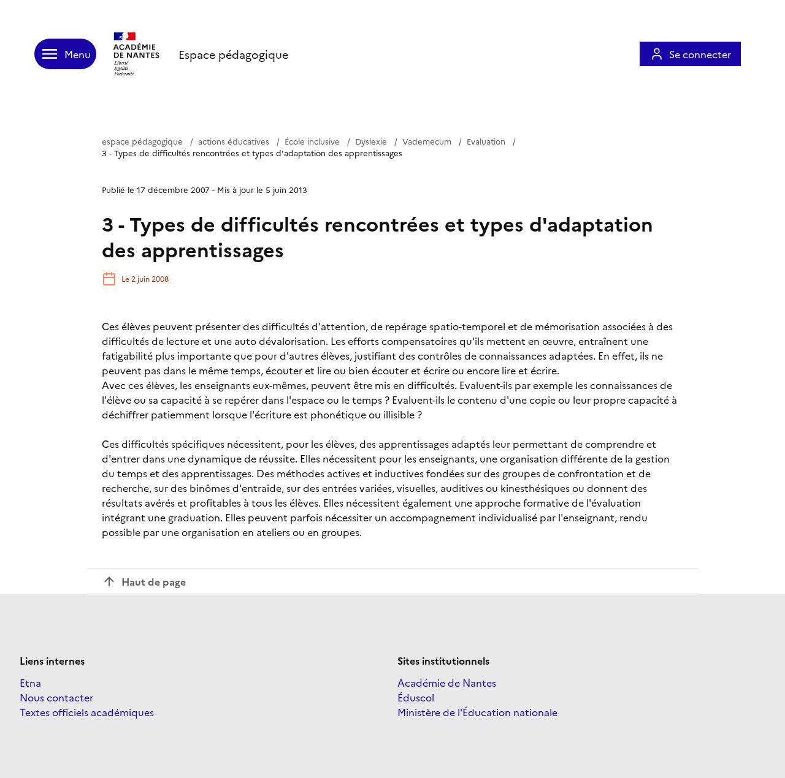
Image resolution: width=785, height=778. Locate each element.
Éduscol (415, 697)
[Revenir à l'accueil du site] (137, 54)
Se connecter (700, 54)
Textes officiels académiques (87, 712)
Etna (30, 682)
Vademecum (426, 140)
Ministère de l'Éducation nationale (477, 712)
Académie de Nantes (446, 682)
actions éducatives (233, 140)
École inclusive (312, 140)
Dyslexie (371, 140)
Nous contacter (56, 697)
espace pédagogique (142, 140)
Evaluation (486, 140)
